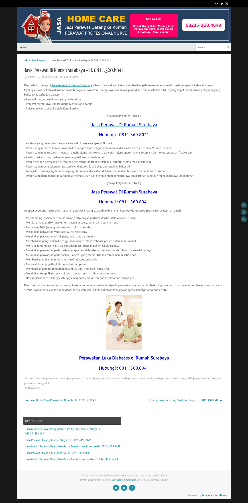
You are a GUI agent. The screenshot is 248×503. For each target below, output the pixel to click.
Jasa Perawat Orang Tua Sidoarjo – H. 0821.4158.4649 (57, 453)
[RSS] (226, 3)
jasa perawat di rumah (79, 378)
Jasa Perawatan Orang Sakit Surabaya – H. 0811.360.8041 (183, 400)
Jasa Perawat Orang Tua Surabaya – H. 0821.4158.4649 (58, 440)
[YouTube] (216, 3)
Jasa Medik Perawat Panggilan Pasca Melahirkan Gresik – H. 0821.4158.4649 (71, 459)
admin (31, 76)
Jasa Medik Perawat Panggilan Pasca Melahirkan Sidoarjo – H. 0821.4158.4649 (72, 446)
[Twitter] (221, 3)
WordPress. (221, 495)
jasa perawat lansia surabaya (148, 378)
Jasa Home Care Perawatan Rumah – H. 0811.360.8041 (62, 400)
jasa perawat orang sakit (178, 378)
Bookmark (34, 388)
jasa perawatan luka (204, 378)
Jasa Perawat (39, 60)
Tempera (207, 495)
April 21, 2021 (49, 76)
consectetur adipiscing (123, 479)
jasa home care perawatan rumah (47, 378)
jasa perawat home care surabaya (112, 378)
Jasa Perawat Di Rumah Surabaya (71, 85)
